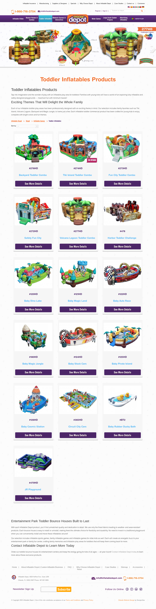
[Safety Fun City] (33, 211)
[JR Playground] (33, 462)
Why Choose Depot (87, 3)
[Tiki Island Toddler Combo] (78, 148)
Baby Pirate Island (122, 363)
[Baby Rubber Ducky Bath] (122, 400)
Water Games (96, 19)
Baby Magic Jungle (32, 363)
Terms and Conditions (73, 600)
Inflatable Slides (18, 19)
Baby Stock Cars (77, 363)
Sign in (106, 11)
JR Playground (33, 489)
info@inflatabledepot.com (49, 11)
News (79, 569)
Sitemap (125, 567)
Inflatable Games (39, 121)
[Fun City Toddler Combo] (122, 148)
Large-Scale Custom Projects (110, 19)
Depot (28, 121)
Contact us (131, 3)
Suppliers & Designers (60, 3)
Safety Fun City (32, 238)
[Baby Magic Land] (78, 274)
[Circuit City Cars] (78, 400)
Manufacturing (45, 3)
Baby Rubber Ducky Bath (122, 426)
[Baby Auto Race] (122, 274)
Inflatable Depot (16, 121)
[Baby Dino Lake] (33, 274)
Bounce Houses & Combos (32, 19)
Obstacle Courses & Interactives (59, 19)
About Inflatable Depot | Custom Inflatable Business (43, 567)
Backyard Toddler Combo (33, 175)
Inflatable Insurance (30, 3)
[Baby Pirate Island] (122, 337)
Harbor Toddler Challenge (122, 238)
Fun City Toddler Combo (122, 175)
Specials (75, 3)
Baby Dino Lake (33, 300)
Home (15, 567)
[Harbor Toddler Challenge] (122, 211)
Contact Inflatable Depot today (124, 552)
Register (98, 11)
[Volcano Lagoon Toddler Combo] (78, 211)
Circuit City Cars (77, 426)
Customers (141, 3)
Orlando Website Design (126, 600)
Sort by (13, 126)
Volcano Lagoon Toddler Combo (77, 238)
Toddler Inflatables (45, 19)
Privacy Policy (88, 600)
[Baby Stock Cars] (78, 337)
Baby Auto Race (122, 300)
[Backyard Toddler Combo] (33, 148)
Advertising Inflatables (123, 19)
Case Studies (120, 3)
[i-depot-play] (137, 18)
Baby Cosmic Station (32, 426)
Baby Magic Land (77, 300)
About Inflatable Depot (104, 3)
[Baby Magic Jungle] (33, 337)
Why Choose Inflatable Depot (89, 567)
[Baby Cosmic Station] (33, 400)
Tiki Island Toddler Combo (77, 175)
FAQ (71, 567)
